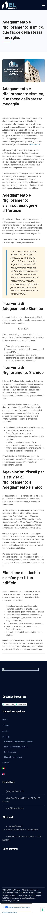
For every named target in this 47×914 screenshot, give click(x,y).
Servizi (5, 731)
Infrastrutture (10, 752)
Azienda (5, 725)
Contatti (5, 763)
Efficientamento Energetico (16, 747)
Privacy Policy (9, 704)
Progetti (5, 737)
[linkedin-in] (3, 878)
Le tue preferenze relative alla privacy (19, 907)
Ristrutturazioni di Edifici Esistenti (18, 742)
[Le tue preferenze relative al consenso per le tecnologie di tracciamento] (42, 909)
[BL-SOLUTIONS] (10, 5)
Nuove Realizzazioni (13, 757)
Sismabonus (34, 144)
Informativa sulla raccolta (9, 912)
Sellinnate (15, 901)
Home (4, 720)
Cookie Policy (22, 704)
